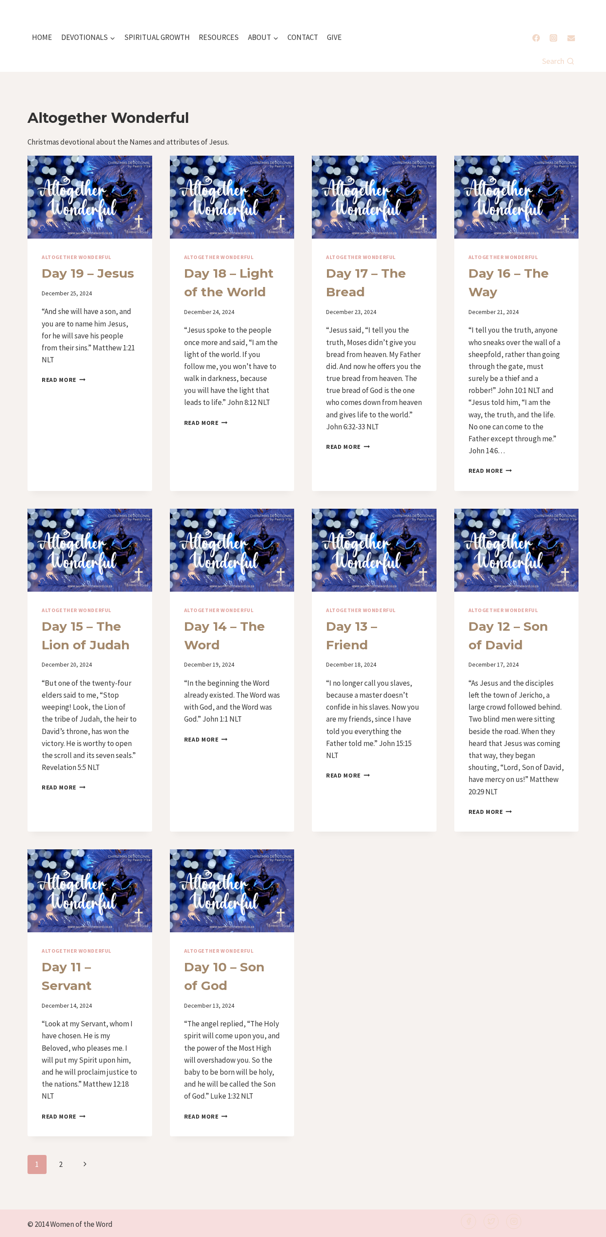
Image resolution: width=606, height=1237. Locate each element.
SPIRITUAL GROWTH (157, 37)
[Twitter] (491, 1221)
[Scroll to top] (584, 1224)
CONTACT (302, 37)
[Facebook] (536, 37)
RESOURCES (219, 37)
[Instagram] (553, 37)
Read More (64, 380)
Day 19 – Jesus (88, 273)
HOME (42, 37)
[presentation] (90, 197)
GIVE (334, 37)
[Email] (570, 37)
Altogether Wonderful (76, 257)
